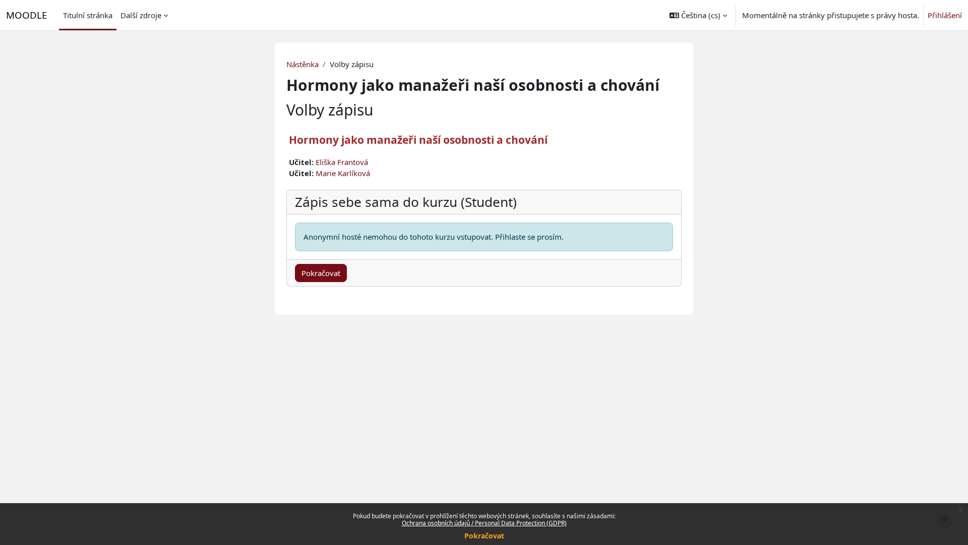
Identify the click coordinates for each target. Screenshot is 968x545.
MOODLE (26, 15)
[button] (698, 15)
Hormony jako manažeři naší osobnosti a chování (418, 140)
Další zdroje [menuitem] (140, 15)
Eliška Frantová (342, 162)
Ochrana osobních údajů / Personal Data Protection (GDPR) (484, 523)
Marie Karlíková (343, 173)
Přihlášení (945, 15)
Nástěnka (302, 64)
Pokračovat (484, 535)
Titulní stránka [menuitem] (87, 15)
